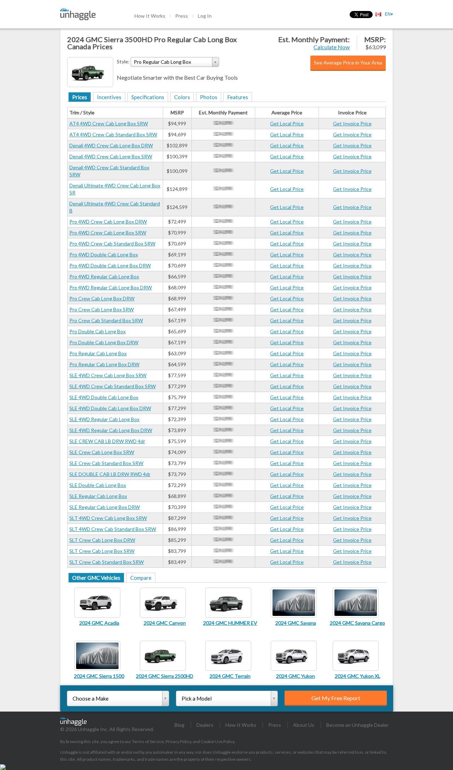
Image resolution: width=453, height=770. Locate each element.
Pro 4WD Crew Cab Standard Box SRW (112, 243)
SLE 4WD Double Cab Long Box (103, 397)
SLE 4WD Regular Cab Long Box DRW (110, 430)
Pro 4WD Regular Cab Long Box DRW (110, 287)
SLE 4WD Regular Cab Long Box (104, 419)
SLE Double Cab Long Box (97, 485)
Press (181, 16)
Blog (179, 725)
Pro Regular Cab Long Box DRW (104, 364)
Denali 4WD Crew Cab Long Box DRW (111, 145)
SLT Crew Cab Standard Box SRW (106, 562)
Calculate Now (332, 47)
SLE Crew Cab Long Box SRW (101, 452)
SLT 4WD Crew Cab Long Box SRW (108, 518)
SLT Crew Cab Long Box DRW (102, 540)
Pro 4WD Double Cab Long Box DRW (110, 265)
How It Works (149, 16)
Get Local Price (287, 123)
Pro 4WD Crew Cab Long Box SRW (107, 233)
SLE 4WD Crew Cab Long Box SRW (108, 375)
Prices (79, 97)
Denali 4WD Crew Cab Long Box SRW (110, 156)
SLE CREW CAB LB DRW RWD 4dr (107, 441)
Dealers (204, 725)
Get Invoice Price (352, 123)
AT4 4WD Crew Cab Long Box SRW (108, 123)
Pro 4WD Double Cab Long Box (103, 254)
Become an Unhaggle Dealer (357, 725)
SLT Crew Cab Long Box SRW (101, 551)
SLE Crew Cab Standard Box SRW (106, 463)
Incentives (109, 97)
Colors (182, 97)
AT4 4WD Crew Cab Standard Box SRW (113, 134)
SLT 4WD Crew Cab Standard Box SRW (112, 529)
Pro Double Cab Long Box (97, 331)
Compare (140, 577)
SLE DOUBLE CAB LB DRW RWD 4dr (109, 474)
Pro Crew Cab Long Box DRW (101, 298)
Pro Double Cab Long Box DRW (103, 342)
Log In (205, 16)
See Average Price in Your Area (348, 63)
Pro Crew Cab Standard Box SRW (106, 320)
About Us (303, 725)
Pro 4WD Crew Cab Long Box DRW (108, 222)
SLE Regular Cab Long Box (98, 496)
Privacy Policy (178, 741)
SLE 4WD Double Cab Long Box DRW (110, 408)
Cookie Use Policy (217, 741)
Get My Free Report (335, 698)
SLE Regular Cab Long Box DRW (104, 507)
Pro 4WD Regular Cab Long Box (104, 276)
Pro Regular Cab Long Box (98, 353)
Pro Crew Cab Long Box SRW (101, 309)
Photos (208, 97)
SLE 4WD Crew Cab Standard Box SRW (112, 386)
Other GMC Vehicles (96, 577)
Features (237, 97)
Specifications (147, 97)
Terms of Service (148, 741)
